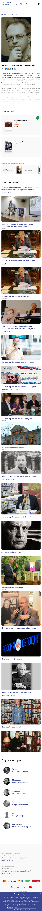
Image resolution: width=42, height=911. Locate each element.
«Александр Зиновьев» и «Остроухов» (17, 419)
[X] (12, 69)
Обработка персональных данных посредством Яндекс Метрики (23, 908)
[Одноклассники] (8, 69)
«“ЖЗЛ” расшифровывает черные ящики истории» (18, 261)
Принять (10, 908)
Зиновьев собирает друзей (12, 552)
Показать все (5, 106)
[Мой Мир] (10, 69)
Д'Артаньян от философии (12, 659)
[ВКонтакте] (6, 69)
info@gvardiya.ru (7, 860)
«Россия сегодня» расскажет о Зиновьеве (18, 628)
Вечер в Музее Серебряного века (15, 587)
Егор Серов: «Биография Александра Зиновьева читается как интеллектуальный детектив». (19, 328)
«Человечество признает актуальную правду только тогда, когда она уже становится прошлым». (19, 189)
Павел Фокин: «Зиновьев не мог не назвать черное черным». (19, 478)
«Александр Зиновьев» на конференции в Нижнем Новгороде (18, 388)
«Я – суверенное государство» (13, 448)
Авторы (3, 14)
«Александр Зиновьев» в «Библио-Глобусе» (19, 517)
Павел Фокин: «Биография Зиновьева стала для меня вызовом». (19, 694)
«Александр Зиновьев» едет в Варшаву (17, 362)
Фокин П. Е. (13, 14)
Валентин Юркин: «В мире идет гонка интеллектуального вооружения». (17, 225)
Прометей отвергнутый (11, 727)
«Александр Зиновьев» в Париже (15, 297)
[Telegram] (15, 69)
